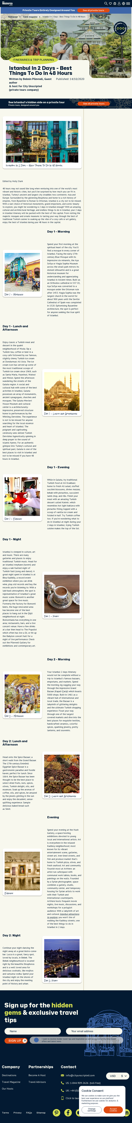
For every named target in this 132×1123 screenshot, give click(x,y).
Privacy (17, 1113)
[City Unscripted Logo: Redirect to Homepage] (7, 3)
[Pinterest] (56, 1113)
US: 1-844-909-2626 (83, 1083)
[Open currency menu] (123, 3)
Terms (5, 1113)
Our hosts (7, 1088)
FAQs (29, 1113)
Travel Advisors (37, 1082)
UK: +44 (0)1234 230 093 (79, 1090)
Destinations (9, 1075)
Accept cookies (113, 1110)
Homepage (13, 17)
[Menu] (128, 4)
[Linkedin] (126, 1113)
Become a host (37, 1075)
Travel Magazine (11, 1082)
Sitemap (41, 1113)
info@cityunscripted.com (80, 1075)
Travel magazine (30, 17)
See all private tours (94, 10)
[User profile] (119, 3)
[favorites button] (110, 3)
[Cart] (115, 3)
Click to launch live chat (79, 1098)
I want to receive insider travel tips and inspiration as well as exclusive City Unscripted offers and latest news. (79, 1040)
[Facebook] (68, 1113)
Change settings (92, 1110)
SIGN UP (15, 1040)
